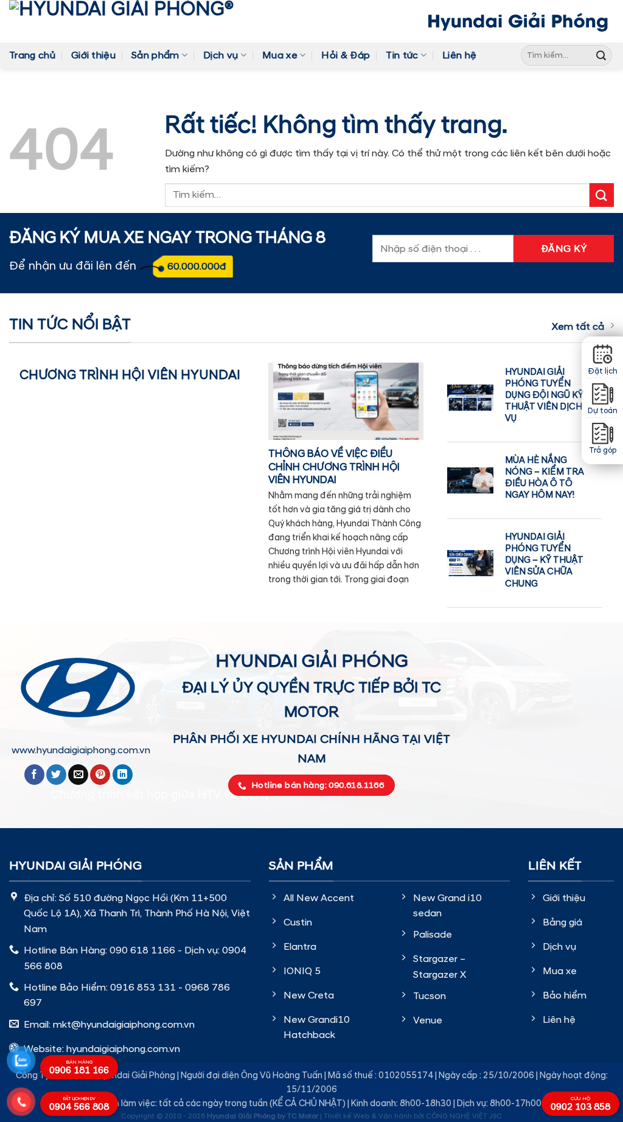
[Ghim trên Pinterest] (100, 774)
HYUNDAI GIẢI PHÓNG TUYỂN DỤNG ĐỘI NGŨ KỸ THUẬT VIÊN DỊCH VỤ (544, 395)
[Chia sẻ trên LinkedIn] (123, 774)
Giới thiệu (93, 55)
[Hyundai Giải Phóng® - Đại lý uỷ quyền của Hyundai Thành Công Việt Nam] (140, 21)
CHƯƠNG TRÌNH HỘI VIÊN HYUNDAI (129, 375)
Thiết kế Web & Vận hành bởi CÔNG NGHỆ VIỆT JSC (413, 1116)
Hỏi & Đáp (345, 55)
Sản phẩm (155, 55)
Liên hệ (459, 55)
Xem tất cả (578, 327)
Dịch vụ (220, 55)
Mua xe (280, 55)
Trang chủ (32, 55)
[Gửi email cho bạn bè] (78, 774)
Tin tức (402, 55)
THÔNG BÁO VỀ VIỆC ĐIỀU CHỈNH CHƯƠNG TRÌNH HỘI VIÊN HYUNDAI (334, 467)
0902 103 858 (580, 1104)
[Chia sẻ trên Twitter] (56, 774)
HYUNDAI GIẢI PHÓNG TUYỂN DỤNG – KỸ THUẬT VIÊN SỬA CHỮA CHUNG (544, 560)
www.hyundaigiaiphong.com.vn (81, 750)
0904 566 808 (79, 1104)
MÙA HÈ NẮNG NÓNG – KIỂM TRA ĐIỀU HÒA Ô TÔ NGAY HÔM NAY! (544, 478)
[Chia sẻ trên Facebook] (34, 774)
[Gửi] (601, 55)
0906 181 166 (79, 1067)
